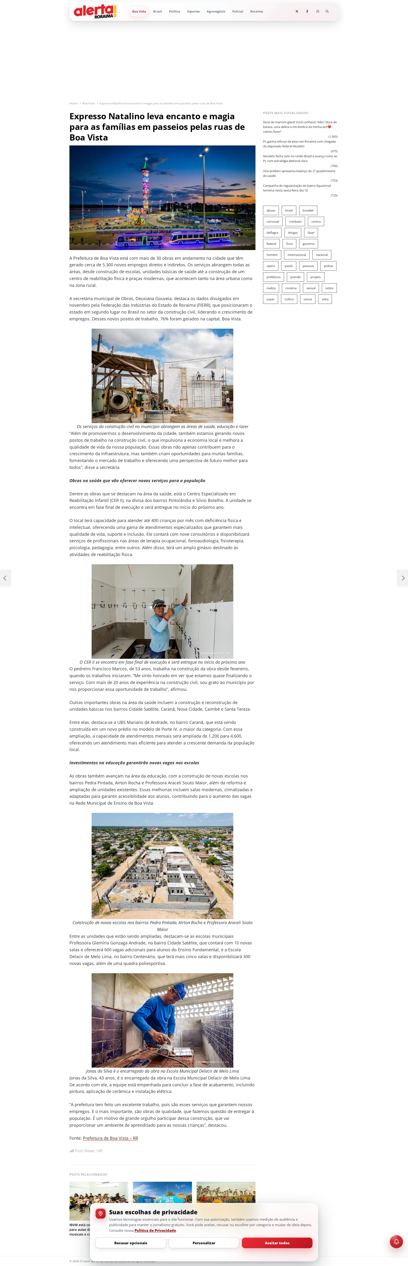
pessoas (308, 266)
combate (295, 221)
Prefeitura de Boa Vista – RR (110, 1138)
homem (272, 255)
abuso (271, 210)
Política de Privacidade (155, 1230)
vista (325, 299)
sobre (329, 288)
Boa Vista (139, 11)
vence (308, 299)
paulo (289, 266)
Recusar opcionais (130, 1243)
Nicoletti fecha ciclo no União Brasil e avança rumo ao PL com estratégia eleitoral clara (300, 158)
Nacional (322, 255)
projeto (315, 277)
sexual (310, 288)
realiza (271, 288)
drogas (293, 232)
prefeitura (273, 277)
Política (174, 11)
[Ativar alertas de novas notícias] (396, 1242)
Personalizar (204, 1243)
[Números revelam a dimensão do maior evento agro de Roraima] (226, 1184)
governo (308, 244)
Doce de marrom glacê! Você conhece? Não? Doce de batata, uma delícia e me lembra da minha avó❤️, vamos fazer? (300, 127)
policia (328, 266)
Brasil (157, 11)
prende (295, 277)
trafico (289, 299)
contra (316, 221)
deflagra (272, 232)
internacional (297, 255)
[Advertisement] (204, 66)
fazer (311, 232)
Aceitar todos (277, 1243)
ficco (289, 244)
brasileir (308, 210)
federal (271, 244)
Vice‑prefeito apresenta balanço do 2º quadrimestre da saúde (299, 173)
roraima (291, 288)
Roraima (256, 11)
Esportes (193, 11)
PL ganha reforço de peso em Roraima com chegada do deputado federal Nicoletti (299, 143)
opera (271, 266)
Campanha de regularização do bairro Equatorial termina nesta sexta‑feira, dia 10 (297, 187)
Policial (237, 11)
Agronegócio (216, 11)
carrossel (273, 221)
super (271, 299)
